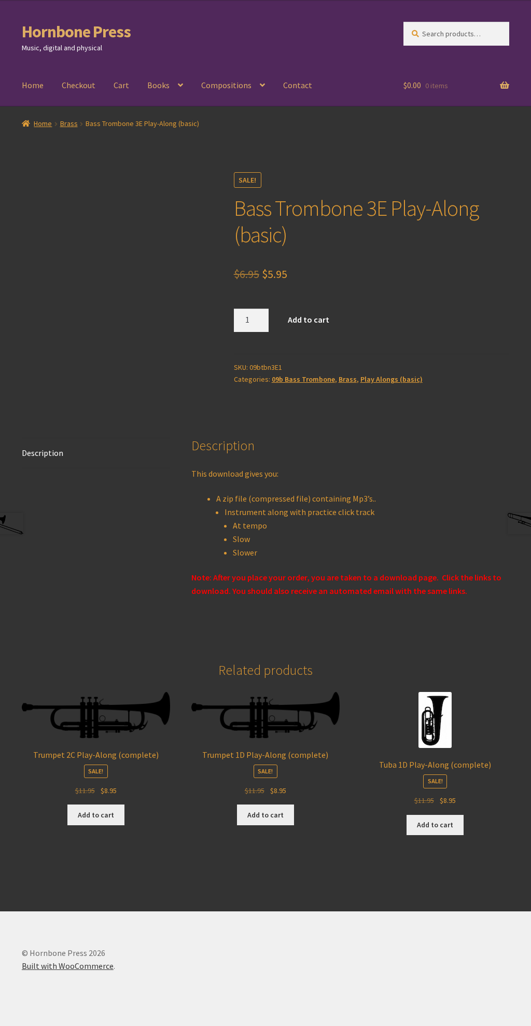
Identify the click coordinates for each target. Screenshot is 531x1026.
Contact (297, 85)
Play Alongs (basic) (391, 379)
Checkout (78, 85)
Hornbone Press (76, 31)
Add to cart (308, 319)
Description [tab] (42, 453)
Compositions (226, 85)
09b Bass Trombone (303, 379)
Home (33, 85)
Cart (121, 85)
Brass (69, 123)
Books (158, 85)
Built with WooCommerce (68, 966)
